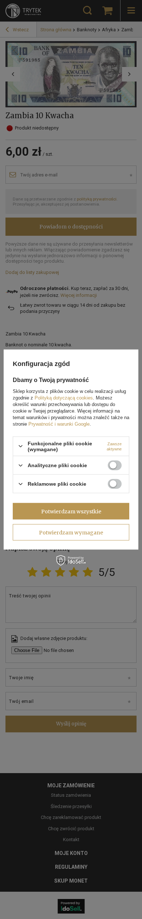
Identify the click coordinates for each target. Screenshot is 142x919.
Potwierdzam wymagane (71, 532)
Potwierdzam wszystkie (71, 511)
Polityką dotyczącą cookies (64, 397)
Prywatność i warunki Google (59, 423)
